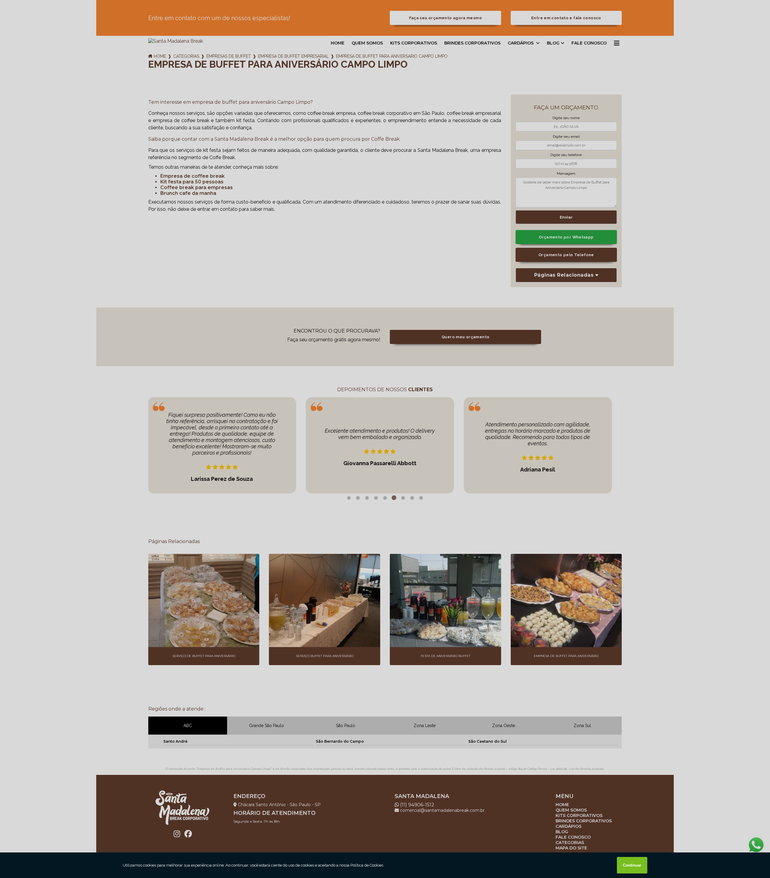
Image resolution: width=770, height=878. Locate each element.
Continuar (632, 865)
